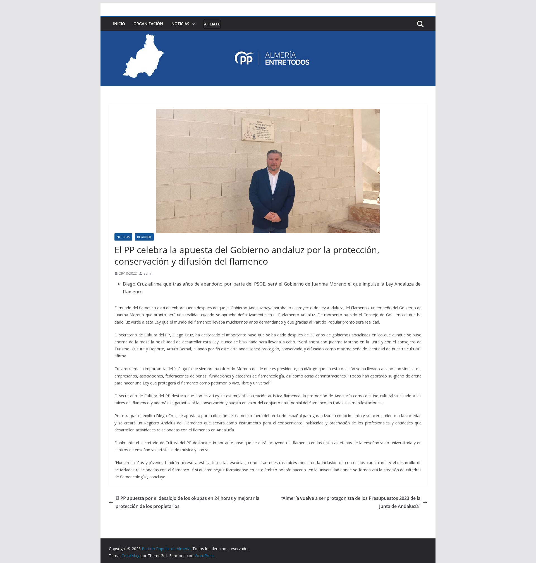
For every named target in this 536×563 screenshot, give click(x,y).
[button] (192, 24)
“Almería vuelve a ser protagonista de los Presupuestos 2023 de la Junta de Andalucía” (350, 502)
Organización (148, 23)
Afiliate (212, 24)
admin (148, 273)
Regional (144, 237)
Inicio (119, 23)
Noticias (180, 23)
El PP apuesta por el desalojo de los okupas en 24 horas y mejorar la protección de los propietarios (187, 502)
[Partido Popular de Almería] (268, 35)
